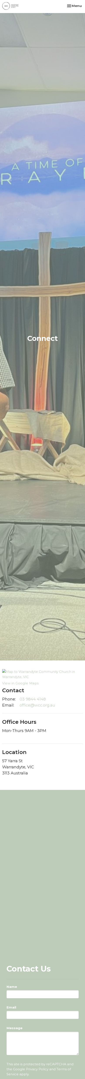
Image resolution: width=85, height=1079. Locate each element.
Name (12, 987)
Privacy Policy (37, 1069)
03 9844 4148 (33, 699)
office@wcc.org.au (37, 705)
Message (14, 1028)
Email (11, 1007)
